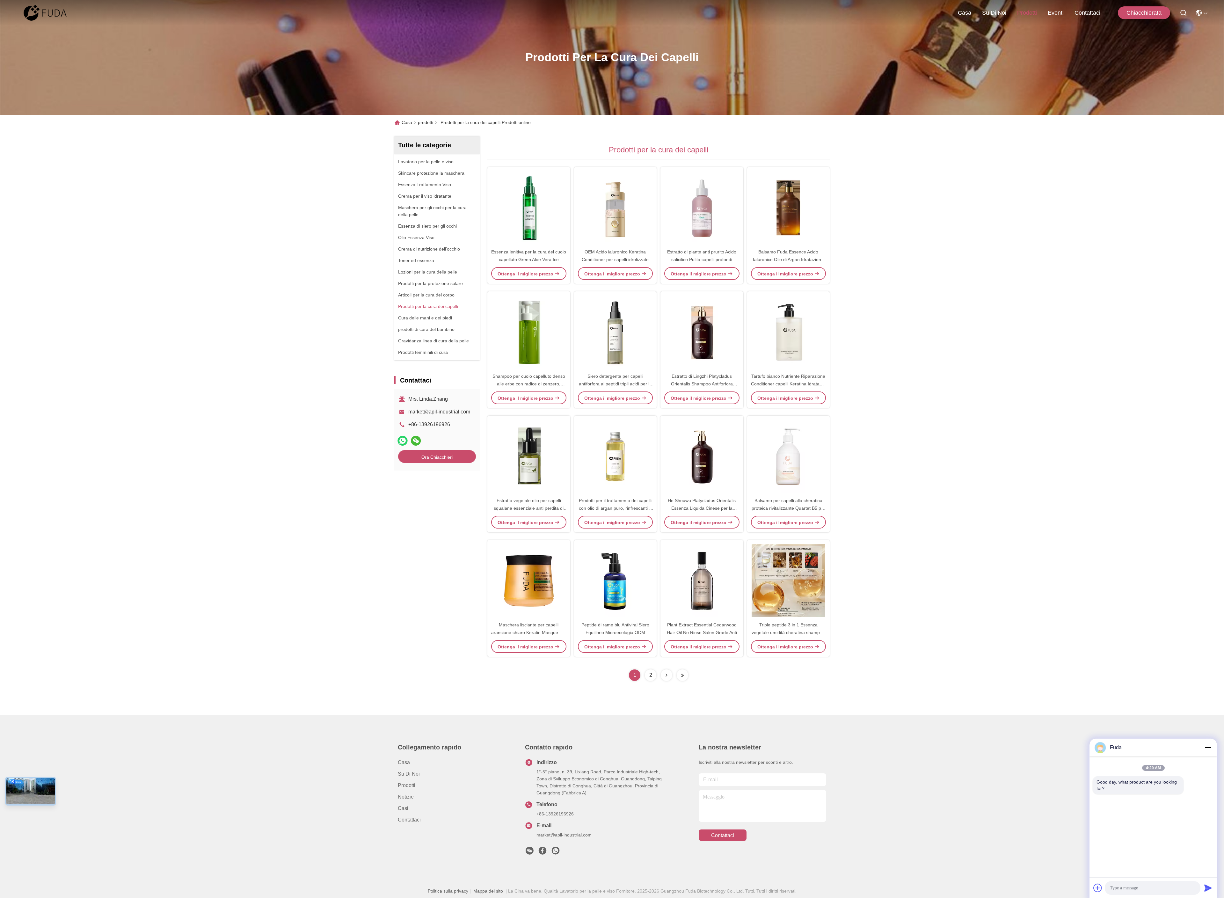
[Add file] (1097, 888)
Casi (403, 808)
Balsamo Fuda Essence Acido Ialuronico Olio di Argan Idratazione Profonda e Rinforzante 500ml (788, 259)
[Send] (1208, 888)
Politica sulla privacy (448, 891)
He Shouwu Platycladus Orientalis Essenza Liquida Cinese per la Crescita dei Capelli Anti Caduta (702, 508)
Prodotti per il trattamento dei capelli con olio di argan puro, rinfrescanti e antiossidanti (615, 508)
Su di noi (994, 13)
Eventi (1056, 13)
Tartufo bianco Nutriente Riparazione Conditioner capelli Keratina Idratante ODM (788, 384)
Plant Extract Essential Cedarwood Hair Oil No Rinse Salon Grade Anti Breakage (702, 632)
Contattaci (1087, 13)
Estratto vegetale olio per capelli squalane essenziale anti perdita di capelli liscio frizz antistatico (529, 508)
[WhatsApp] (402, 441)
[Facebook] (542, 852)
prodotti (1027, 13)
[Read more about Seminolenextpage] (666, 675)
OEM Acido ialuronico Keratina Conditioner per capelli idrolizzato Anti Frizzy (615, 259)
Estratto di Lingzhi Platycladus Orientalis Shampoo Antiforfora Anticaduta (702, 384)
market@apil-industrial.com (439, 411)
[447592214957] (555, 852)
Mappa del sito (488, 891)
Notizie (406, 796)
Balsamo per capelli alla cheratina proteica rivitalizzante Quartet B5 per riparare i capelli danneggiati (788, 508)
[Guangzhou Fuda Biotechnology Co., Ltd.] (45, 13)
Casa (964, 13)
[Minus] (1208, 747)
